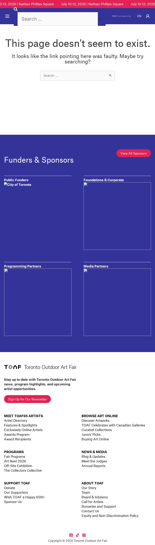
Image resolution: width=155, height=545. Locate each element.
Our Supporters (16, 492)
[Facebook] (71, 535)
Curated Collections (97, 430)
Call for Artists (92, 502)
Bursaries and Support (99, 506)
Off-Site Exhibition (18, 466)
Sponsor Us (13, 502)
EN (139, 16)
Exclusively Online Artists (23, 430)
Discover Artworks (95, 420)
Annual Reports (93, 466)
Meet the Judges (94, 461)
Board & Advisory (95, 497)
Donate (9, 488)
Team (86, 492)
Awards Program (16, 434)
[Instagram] (84, 535)
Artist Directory (15, 420)
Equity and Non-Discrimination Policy (110, 515)
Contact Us (90, 511)
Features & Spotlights (20, 425)
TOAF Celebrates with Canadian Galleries (113, 425)
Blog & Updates (93, 456)
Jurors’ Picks (91, 434)
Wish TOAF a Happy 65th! (24, 497)
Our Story (89, 488)
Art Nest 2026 (15, 461)
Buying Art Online (95, 439)
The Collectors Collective (23, 470)
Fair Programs (14, 456)
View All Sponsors (133, 153)
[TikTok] (77, 535)
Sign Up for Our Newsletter (27, 399)
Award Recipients (17, 439)
